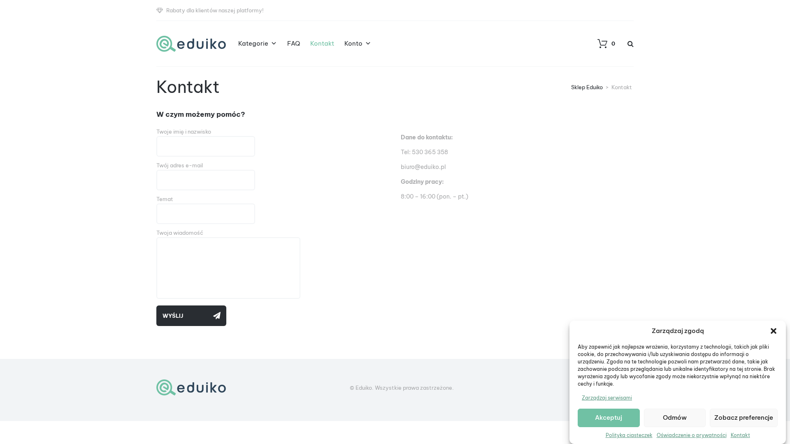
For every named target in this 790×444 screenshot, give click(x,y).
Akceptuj (608, 418)
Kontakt (740, 435)
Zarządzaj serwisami (607, 398)
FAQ (293, 43)
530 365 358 (430, 152)
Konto (353, 43)
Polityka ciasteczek (629, 435)
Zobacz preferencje (743, 418)
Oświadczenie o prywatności (692, 435)
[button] (773, 331)
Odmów (675, 418)
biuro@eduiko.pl (423, 167)
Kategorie (253, 43)
